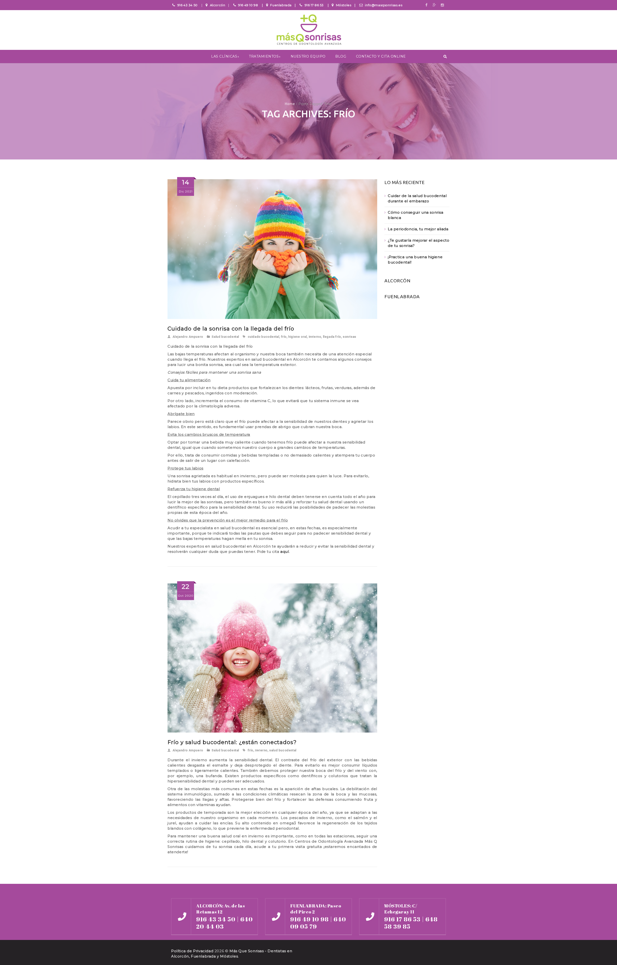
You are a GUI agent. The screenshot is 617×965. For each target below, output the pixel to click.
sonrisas (349, 336)
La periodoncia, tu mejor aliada (418, 229)
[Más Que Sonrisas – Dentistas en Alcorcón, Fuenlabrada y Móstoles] (308, 30)
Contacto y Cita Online (381, 56)
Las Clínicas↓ (225, 56)
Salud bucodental (225, 336)
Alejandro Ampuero (188, 336)
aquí (284, 551)
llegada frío (332, 336)
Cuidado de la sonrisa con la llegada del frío (231, 328)
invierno (315, 336)
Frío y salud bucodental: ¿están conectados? (232, 742)
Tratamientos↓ (265, 56)
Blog (340, 56)
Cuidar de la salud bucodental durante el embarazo (417, 198)
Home (290, 104)
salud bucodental (282, 750)
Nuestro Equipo (308, 56)
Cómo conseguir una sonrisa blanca (415, 215)
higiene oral (297, 336)
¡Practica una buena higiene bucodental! (415, 259)
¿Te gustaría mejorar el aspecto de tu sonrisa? (418, 243)
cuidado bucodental (263, 336)
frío (284, 336)
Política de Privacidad (192, 951)
